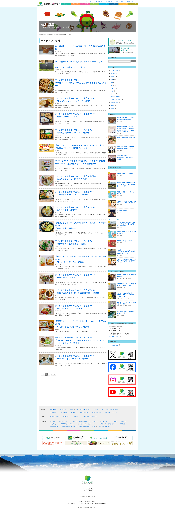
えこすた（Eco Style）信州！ (101, 421)
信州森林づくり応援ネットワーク (108, 424)
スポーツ (113, 88)
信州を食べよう (53, 424)
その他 (112, 105)
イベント (113, 94)
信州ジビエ (123, 421)
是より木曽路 (53, 409)
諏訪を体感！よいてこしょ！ (113, 409)
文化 (112, 79)
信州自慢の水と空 (54, 426)
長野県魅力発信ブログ (51, 34)
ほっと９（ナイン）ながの (66, 409)
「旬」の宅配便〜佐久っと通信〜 (68, 412)
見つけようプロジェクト (132, 1)
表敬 (112, 91)
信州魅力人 (77, 416)
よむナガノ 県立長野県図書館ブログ (82, 421)
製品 (112, 85)
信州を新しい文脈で (55, 416)
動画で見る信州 (108, 1)
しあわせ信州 (88, 1)
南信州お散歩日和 (84, 412)
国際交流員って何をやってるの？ (86, 426)
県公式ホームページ (114, 336)
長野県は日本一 (124, 424)
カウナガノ (114, 421)
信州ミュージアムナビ (64, 421)
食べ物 (112, 76)
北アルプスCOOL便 (96, 412)
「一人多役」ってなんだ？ (104, 426)
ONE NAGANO (115, 96)
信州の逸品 (47, 24)
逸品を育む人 (114, 73)
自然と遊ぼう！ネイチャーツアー (88, 424)
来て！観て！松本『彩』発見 (83, 409)
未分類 (112, 108)
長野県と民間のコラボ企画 (68, 426)
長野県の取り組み (119, 1)
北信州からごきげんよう (111, 412)
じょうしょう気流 (98, 409)
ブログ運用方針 (115, 345)
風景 (112, 82)
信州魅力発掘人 (67, 416)
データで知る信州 (98, 1)
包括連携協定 (114, 102)
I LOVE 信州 (86, 416)
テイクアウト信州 (115, 99)
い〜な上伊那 (53, 412)
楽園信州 (94, 416)
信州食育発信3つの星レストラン (69, 424)
